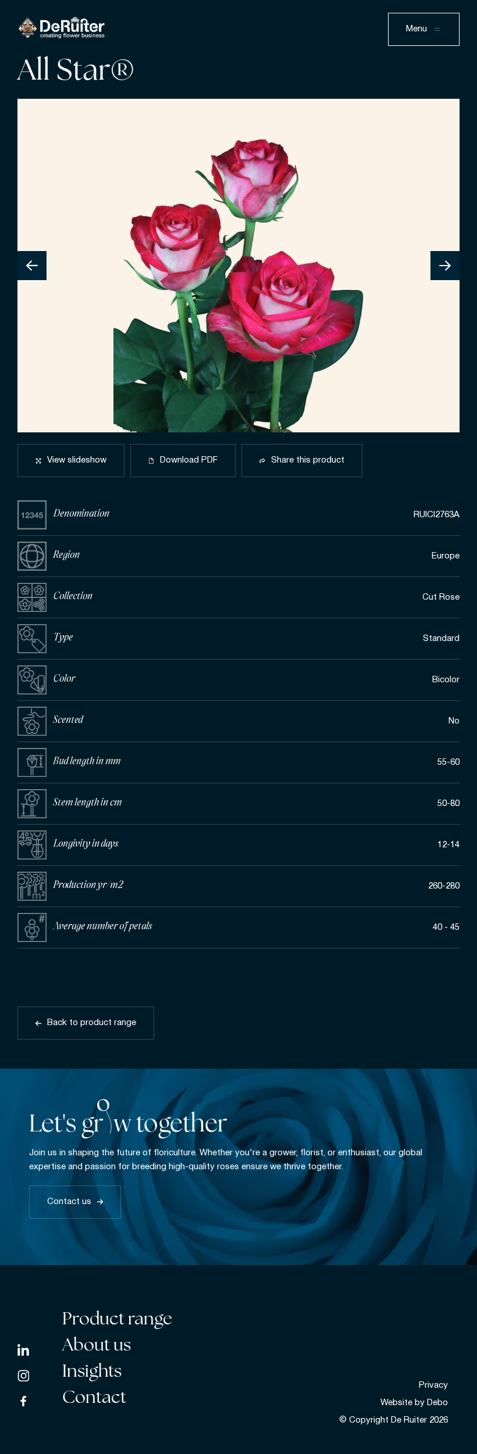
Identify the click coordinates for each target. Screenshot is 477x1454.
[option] (238, 265)
